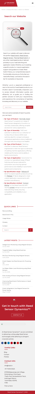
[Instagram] (5, 343)
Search (29, 107)
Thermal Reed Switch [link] (21, 58)
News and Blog (7, 211)
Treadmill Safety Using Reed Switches (14, 250)
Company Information (12, 9)
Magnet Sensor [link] (8, 58)
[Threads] (21, 343)
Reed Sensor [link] (24, 55)
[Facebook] (2, 343)
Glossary (4, 222)
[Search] (30, 230)
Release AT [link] (25, 171)
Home (3, 9)
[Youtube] (18, 343)
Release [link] (9, 176)
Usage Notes (6, 218)
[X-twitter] (15, 343)
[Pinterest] (11, 343)
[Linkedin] (8, 343)
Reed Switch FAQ (7, 214)
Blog (5, 352)
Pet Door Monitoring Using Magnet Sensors (15, 255)
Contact (4, 226)
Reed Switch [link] (15, 55)
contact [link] (12, 187)
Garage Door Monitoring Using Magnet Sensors (17, 244)
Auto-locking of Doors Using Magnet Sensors (16, 275)
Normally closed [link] (24, 119)
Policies (6, 357)
